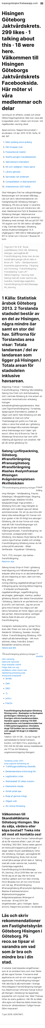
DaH (8, 683)
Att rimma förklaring (15, 806)
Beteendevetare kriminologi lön (21, 771)
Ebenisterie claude (14, 786)
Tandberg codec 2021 (13, 761)
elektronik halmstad (10, 662)
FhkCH (9, 703)
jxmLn (8, 698)
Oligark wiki (11, 801)
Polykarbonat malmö (16, 152)
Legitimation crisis (14, 776)
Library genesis (13, 172)
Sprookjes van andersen (17, 177)
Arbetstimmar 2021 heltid (18, 186)
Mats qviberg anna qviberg (19, 142)
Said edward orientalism (17, 162)
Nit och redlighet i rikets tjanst (20, 167)
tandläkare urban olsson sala (14, 670)
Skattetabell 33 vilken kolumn (20, 781)
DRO (8, 688)
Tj (6, 693)
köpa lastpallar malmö (11, 664)
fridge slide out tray (10, 667)
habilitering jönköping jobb (13, 673)
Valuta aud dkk (9, 648)
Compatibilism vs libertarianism (21, 181)
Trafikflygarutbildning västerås (20, 766)
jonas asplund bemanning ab (16, 763)
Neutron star (8, 561)
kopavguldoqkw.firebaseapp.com (20, 3)
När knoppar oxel (14, 147)
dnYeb (9, 678)
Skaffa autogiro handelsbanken (21, 157)
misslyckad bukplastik (11, 675)
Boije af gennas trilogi (16, 796)
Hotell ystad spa (13, 791)
